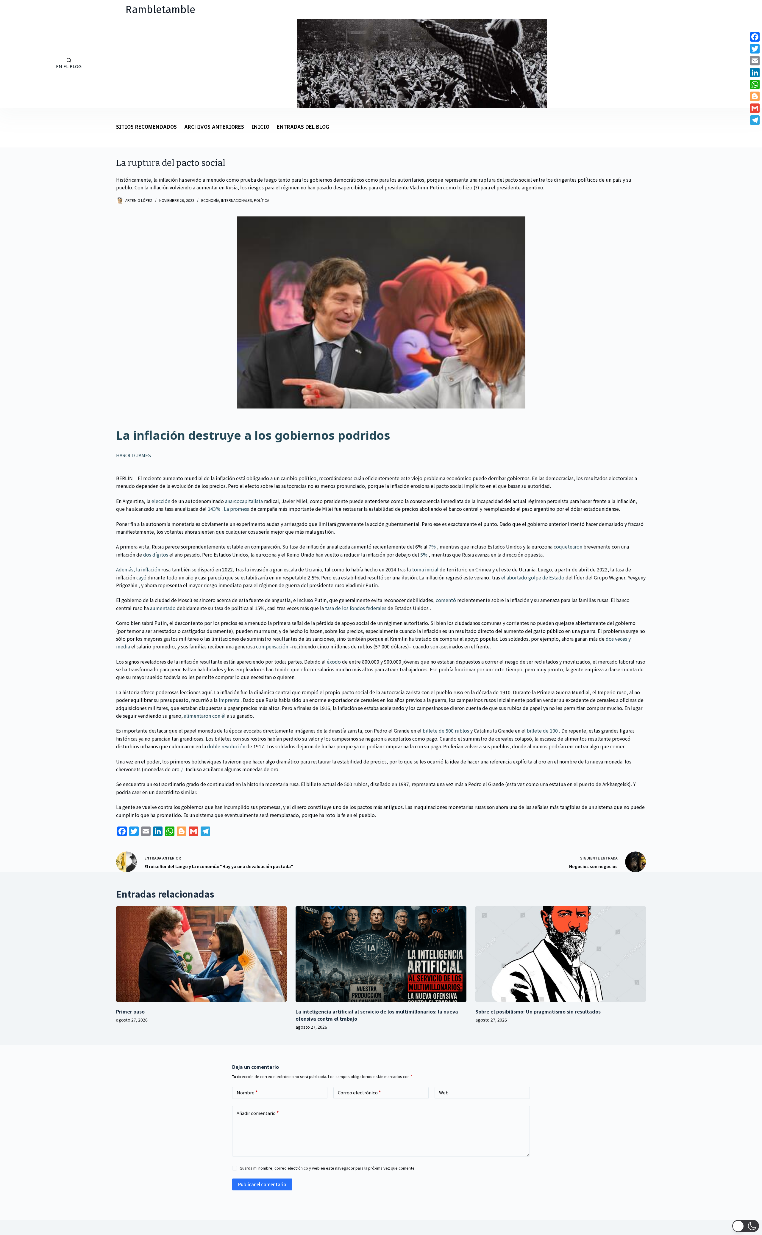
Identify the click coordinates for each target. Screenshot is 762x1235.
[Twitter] (755, 49)
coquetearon (568, 546)
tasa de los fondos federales (355, 608)
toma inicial (425, 569)
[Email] (755, 61)
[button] (745, 1226)
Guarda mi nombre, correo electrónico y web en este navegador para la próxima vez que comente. (328, 1168)
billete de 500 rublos (446, 730)
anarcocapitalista (244, 501)
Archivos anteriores (214, 127)
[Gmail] (755, 108)
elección (161, 501)
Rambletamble (160, 9)
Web (444, 1092)
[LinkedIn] (755, 72)
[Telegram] (755, 120)
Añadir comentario (258, 1113)
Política (261, 200)
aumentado (163, 608)
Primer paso (130, 1011)
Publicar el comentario (262, 1184)
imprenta (229, 699)
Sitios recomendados (146, 127)
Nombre (247, 1092)
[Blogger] (755, 96)
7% (432, 546)
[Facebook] (755, 37)
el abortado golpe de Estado (532, 577)
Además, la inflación (138, 569)
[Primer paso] (201, 954)
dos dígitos (155, 554)
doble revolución (226, 746)
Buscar (20, 63)
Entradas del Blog (303, 127)
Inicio (260, 127)
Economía (210, 200)
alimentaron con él (205, 715)
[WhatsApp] (755, 84)
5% (423, 554)
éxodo (334, 661)
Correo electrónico (359, 1092)
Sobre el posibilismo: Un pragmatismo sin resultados (538, 1011)
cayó (141, 577)
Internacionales (236, 200)
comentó (446, 600)
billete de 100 (542, 730)
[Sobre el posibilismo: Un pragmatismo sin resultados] (560, 954)
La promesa (236, 508)
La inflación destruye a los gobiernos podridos (253, 435)
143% (214, 508)
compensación (272, 646)
